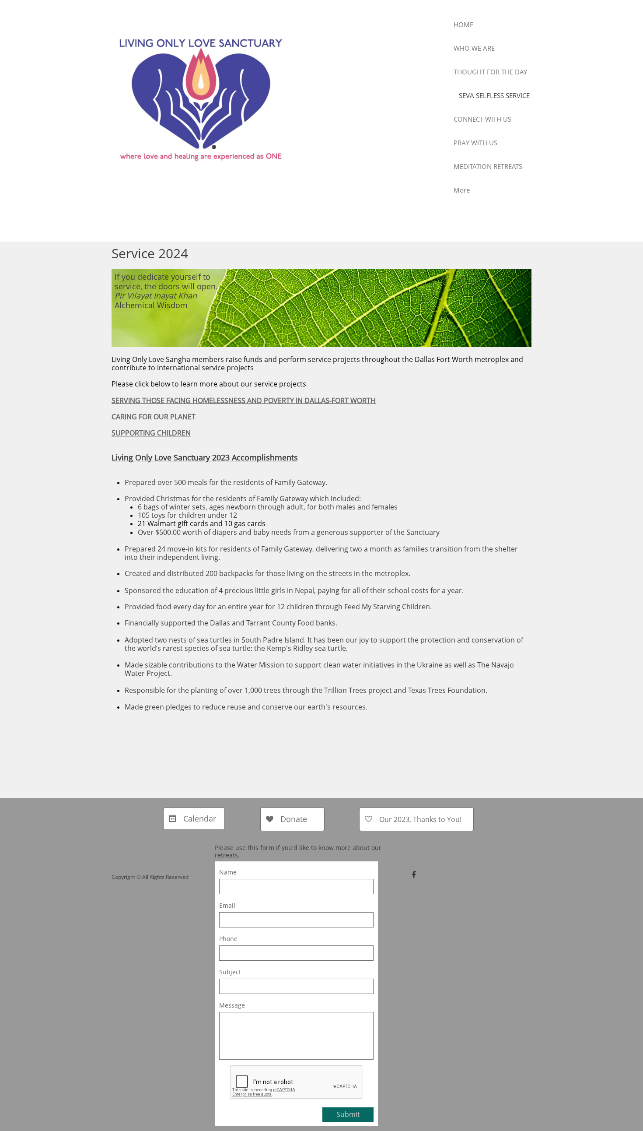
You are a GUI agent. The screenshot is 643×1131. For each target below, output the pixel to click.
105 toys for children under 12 (187, 515)
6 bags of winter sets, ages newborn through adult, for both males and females (268, 507)
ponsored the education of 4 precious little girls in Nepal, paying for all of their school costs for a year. (296, 590)
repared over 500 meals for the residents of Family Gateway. (228, 482)
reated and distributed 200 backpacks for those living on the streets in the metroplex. (269, 573)
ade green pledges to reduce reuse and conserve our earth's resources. (249, 707)
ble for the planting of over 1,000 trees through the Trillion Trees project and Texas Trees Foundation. (321, 690)
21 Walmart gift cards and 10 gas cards (202, 523)
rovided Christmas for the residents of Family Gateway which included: (246, 498)
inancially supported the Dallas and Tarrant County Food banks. (232, 623)
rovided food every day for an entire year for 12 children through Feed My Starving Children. (280, 606)
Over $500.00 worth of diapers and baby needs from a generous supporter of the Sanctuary (289, 532)
